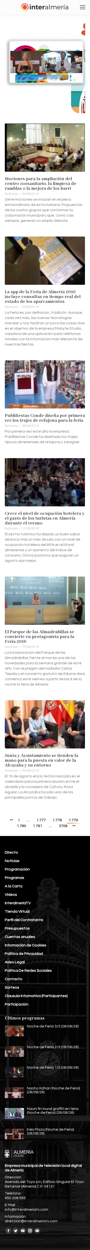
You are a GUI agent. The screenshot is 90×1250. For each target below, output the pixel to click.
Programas (14, 878)
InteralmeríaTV (18, 903)
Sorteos (12, 987)
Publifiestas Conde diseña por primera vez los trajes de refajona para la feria (45, 418)
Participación (16, 1004)
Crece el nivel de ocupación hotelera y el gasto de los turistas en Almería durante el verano (44, 518)
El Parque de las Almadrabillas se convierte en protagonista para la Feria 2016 (39, 637)
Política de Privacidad (24, 954)
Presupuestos (17, 928)
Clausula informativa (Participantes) (36, 996)
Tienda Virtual (17, 911)
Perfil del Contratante (24, 920)
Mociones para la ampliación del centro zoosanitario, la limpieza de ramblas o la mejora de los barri (40, 184)
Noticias (11, 194)
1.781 (37, 826)
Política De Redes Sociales (28, 970)
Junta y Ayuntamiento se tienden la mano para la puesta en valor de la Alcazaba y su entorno (41, 760)
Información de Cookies (25, 945)
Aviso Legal (15, 962)
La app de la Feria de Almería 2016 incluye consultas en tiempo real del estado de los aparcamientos (43, 297)
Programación (17, 869)
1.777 (41, 820)
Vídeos (11, 895)
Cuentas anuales (20, 937)
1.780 (21, 826)
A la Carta (13, 886)
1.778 (57, 820)
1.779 (73, 820)
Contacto (13, 979)
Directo (11, 852)
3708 (63, 826)
